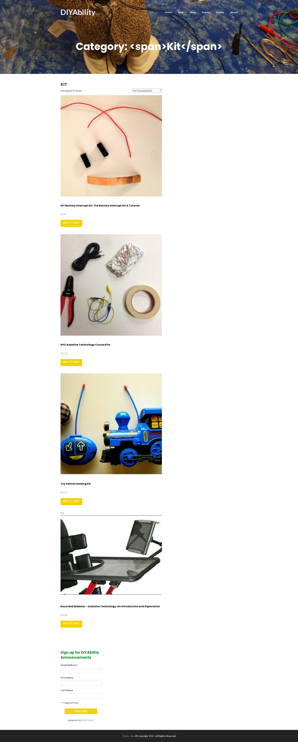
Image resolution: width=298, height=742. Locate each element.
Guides (220, 12)
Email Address (69, 664)
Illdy (132, 736)
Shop (193, 12)
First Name (67, 677)
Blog (180, 12)
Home (168, 12)
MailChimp (87, 720)
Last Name (67, 690)
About (233, 12)
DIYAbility (78, 12)
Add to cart (71, 222)
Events (206, 12)
